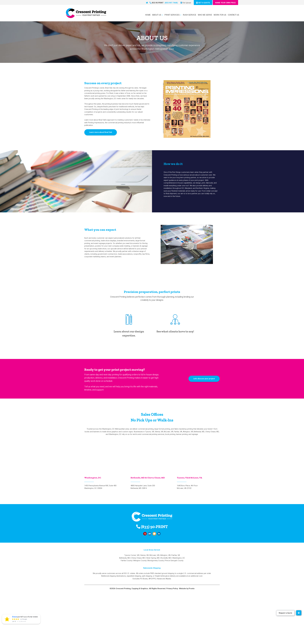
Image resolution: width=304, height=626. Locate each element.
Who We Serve (205, 15)
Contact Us (233, 15)
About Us (157, 15)
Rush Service (189, 15)
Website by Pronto (187, 588)
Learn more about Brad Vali (100, 132)
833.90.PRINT (157, 2)
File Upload (186, 2)
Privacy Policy (172, 588)
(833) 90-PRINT (154, 526)
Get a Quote (204, 2)
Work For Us (220, 15)
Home (148, 15)
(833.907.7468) (171, 2)
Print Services (172, 15)
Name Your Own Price (225, 2)
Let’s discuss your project (204, 378)
